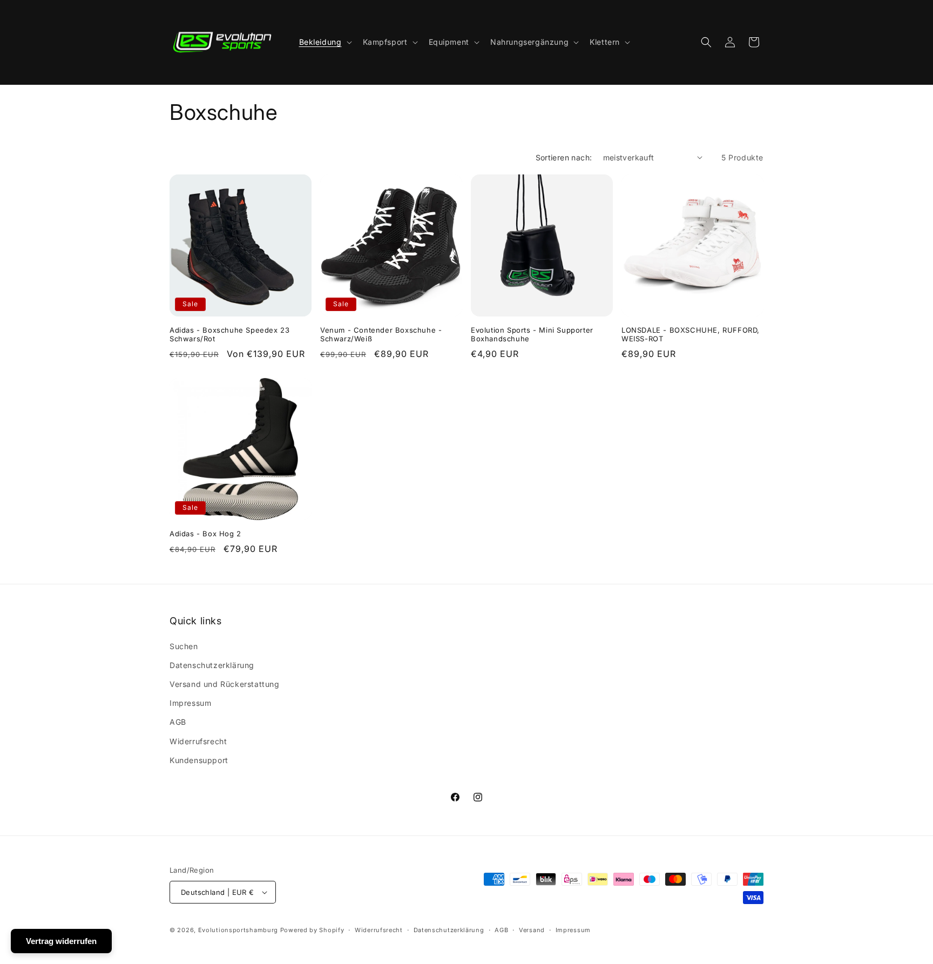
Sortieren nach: (564, 157)
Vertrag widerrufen (61, 941)
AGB (178, 721)
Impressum (190, 702)
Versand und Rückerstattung (225, 684)
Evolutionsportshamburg (238, 930)
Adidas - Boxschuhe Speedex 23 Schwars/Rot (229, 334)
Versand (532, 930)
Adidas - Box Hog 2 (205, 533)
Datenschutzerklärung (212, 665)
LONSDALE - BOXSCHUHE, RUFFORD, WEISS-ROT (690, 334)
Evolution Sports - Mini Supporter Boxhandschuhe (532, 334)
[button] (324, 42)
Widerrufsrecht (198, 741)
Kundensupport (199, 760)
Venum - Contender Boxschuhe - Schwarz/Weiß (381, 334)
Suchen (184, 646)
